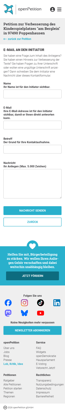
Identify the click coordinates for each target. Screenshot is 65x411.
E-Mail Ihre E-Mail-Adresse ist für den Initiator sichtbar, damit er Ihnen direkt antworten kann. (28, 113)
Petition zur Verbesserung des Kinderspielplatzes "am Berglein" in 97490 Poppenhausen (31, 28)
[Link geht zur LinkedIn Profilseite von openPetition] (56, 302)
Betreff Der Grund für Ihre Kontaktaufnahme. (26, 140)
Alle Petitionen (12, 384)
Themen (8, 392)
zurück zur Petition (19, 39)
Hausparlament (45, 360)
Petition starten (12, 388)
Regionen (9, 396)
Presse (7, 360)
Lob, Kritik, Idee (13, 364)
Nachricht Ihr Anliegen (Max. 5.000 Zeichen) (24, 164)
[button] (52, 9)
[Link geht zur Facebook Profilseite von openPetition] (8, 302)
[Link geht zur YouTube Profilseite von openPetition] (40, 312)
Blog (6, 356)
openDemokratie (46, 356)
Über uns (8, 348)
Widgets (41, 352)
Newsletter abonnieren (32, 330)
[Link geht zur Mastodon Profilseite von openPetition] (8, 312)
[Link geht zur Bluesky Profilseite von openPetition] (24, 312)
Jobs (6, 352)
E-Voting (41, 364)
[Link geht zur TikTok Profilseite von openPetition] (40, 302)
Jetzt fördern (32, 276)
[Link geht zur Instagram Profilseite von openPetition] (24, 302)
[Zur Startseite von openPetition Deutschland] (22, 9)
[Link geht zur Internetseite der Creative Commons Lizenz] (5, 407)
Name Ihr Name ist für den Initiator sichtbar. (26, 85)
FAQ (38, 348)
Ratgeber (8, 380)
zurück (32, 222)
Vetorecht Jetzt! (45, 368)
